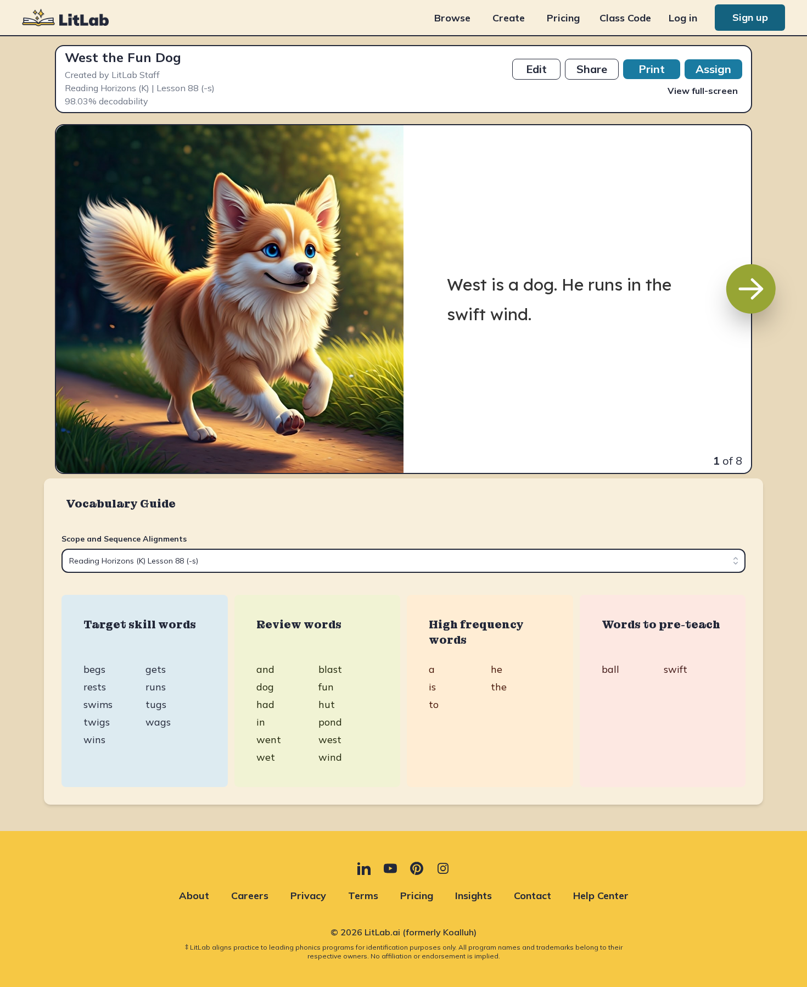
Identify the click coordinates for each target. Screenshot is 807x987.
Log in (683, 18)
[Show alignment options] (736, 561)
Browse (452, 18)
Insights (473, 895)
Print (651, 69)
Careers (249, 895)
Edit (536, 69)
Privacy (308, 895)
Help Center (601, 895)
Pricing (563, 18)
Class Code (625, 18)
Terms (363, 895)
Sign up (750, 17)
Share (591, 69)
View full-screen (703, 90)
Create (508, 18)
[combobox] (403, 561)
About (194, 895)
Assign (713, 69)
